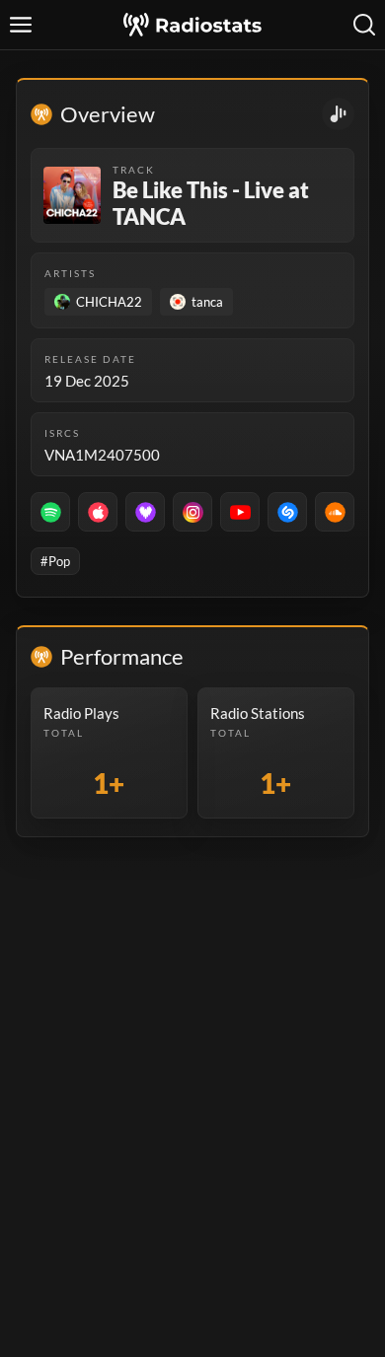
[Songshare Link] (338, 114)
